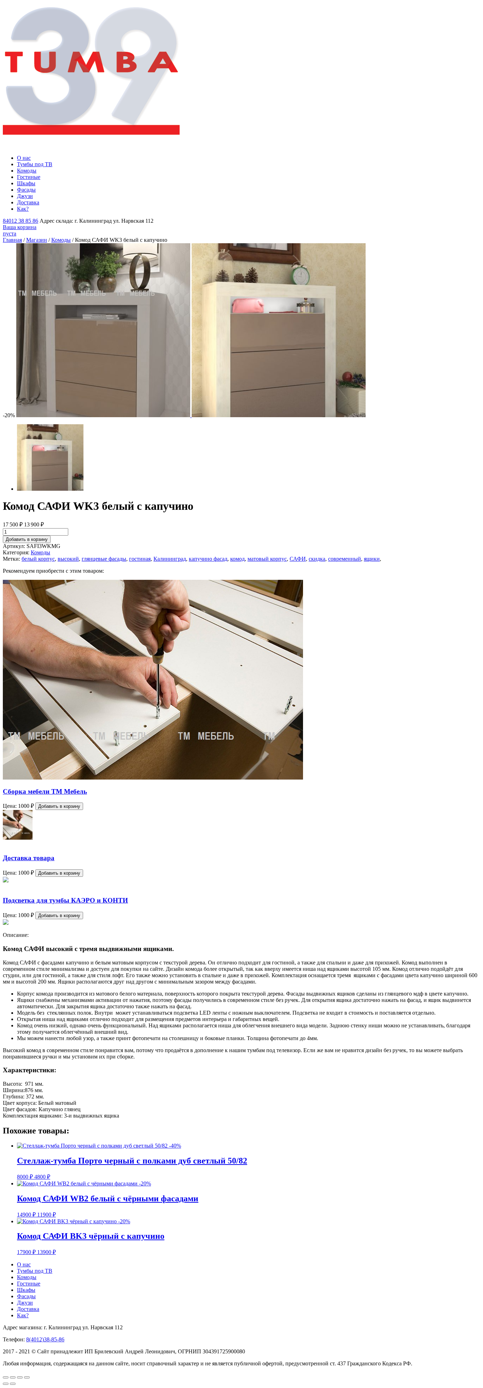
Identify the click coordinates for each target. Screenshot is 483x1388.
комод (237, 559)
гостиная (140, 559)
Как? (23, 209)
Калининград (169, 559)
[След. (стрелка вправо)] (13, 1384)
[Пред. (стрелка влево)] (5, 1384)
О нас (24, 158)
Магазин (36, 240)
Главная (12, 240)
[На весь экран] (20, 1377)
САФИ (298, 559)
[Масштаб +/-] (27, 1377)
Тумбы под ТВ (34, 164)
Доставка (28, 202)
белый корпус (38, 559)
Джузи (25, 196)
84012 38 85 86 (20, 221)
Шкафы (26, 183)
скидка (317, 559)
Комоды (26, 171)
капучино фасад (208, 559)
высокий (68, 559)
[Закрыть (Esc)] (5, 1377)
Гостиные (28, 177)
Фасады (26, 190)
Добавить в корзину (27, 539)
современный (344, 559)
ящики (372, 559)
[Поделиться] (13, 1377)
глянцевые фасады (104, 559)
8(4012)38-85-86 (45, 1339)
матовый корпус (267, 559)
